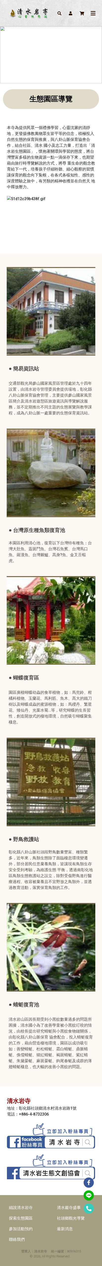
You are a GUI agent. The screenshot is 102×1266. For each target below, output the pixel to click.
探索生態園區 (21, 1218)
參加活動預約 (21, 1228)
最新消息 (65, 1228)
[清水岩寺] (28, 13)
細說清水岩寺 (21, 1207)
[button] (59, 13)
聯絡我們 (17, 1239)
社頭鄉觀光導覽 (71, 1218)
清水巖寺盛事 (69, 1207)
